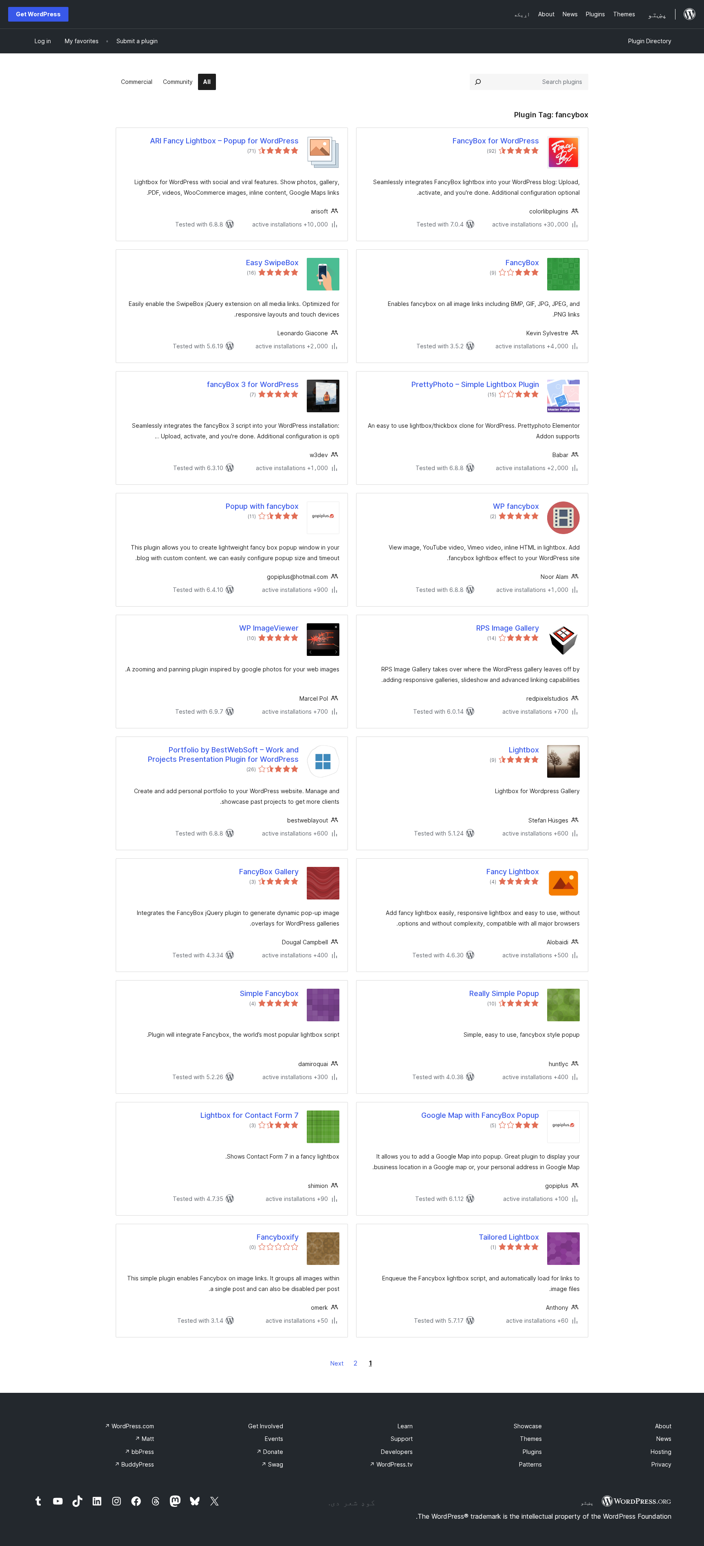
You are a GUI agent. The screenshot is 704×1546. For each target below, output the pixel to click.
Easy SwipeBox (272, 262)
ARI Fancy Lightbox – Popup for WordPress (224, 140)
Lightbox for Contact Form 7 (249, 1115)
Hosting (661, 1451)
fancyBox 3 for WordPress (253, 384)
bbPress (139, 1451)
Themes (531, 1438)
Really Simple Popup (504, 993)
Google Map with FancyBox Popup (480, 1115)
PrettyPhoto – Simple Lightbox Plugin (475, 384)
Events (274, 1438)
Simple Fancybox (269, 993)
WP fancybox (516, 506)
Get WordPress (38, 14)
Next (336, 1363)
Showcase (528, 1426)
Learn (405, 1426)
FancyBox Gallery (269, 871)
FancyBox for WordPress (496, 140)
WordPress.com (129, 1426)
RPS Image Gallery (507, 628)
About (663, 1426)
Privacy (661, 1464)
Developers (397, 1451)
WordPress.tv (391, 1464)
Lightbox (524, 750)
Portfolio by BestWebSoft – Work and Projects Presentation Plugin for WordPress (223, 754)
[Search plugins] (478, 82)
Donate (269, 1451)
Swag (272, 1464)
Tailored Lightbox (509, 1237)
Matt (144, 1438)
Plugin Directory (649, 40)
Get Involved (265, 1426)
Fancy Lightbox (512, 871)
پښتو (587, 1502)
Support (402, 1438)
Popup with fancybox (262, 506)
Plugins (532, 1451)
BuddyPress (134, 1464)
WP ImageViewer (269, 628)
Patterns (530, 1464)
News (663, 1438)
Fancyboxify (278, 1237)
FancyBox (522, 262)
